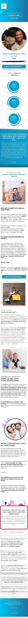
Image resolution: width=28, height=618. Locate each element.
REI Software (17, 604)
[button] (1, 11)
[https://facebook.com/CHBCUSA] (14, 611)
